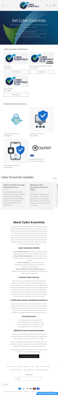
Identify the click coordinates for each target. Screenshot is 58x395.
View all (55, 178)
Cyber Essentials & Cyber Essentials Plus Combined (40, 66)
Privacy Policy (10, 366)
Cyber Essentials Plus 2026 (42, 369)
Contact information (50, 391)
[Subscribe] (41, 378)
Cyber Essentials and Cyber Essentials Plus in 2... (14, 186)
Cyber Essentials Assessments (29, 31)
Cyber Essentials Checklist (15, 369)
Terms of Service (19, 366)
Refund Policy (27, 366)
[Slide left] (25, 212)
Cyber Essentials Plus (8, 88)
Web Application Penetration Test (36, 159)
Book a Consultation (45, 366)
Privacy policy (33, 391)
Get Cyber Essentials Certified (29, 356)
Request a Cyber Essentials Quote (48, 393)
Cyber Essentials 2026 (29, 369)
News (33, 366)
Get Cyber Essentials (29, 20)
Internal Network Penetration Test (36, 133)
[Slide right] (32, 212)
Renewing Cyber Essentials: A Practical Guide (38, 187)
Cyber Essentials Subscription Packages (29, 36)
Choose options (16, 72)
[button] (3, 5)
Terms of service (41, 391)
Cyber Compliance (18, 391)
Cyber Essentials (7, 66)
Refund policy (26, 391)
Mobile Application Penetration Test (12, 165)
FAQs (37, 366)
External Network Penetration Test (11, 133)
